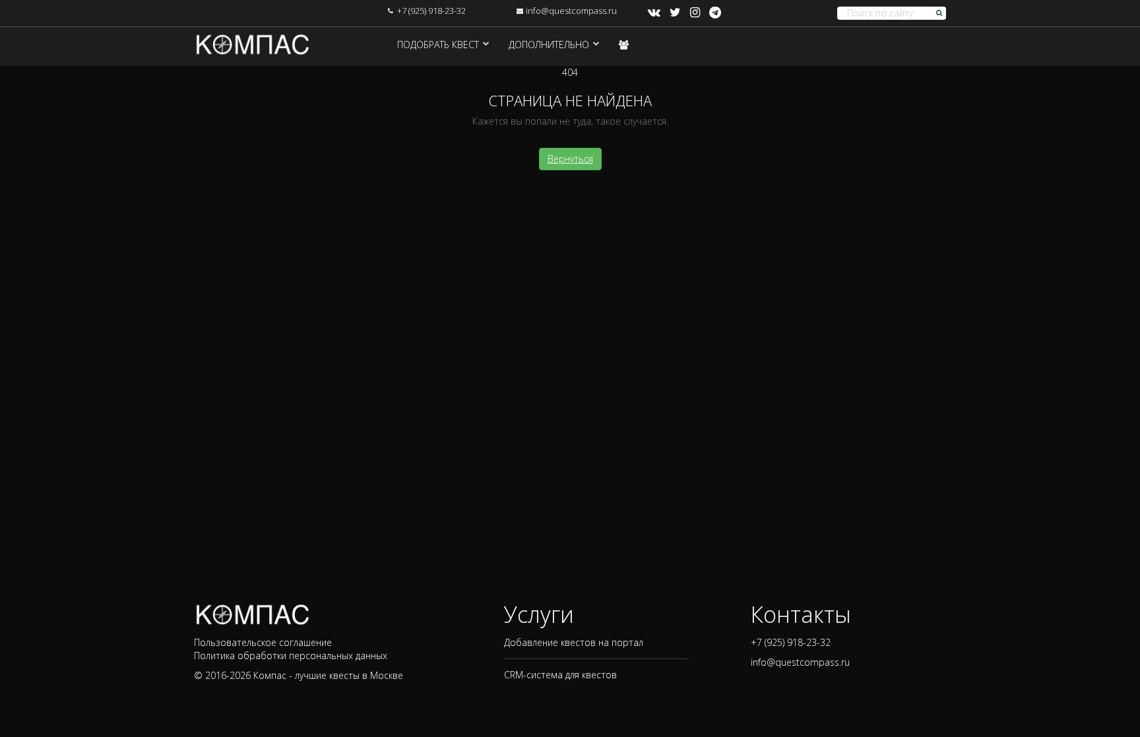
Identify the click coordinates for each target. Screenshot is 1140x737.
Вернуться (570, 158)
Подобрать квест (438, 44)
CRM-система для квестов (560, 674)
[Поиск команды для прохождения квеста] (624, 44)
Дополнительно (549, 44)
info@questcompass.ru (571, 10)
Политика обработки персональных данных (290, 655)
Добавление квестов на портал (573, 642)
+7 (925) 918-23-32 (431, 10)
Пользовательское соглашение (263, 642)
